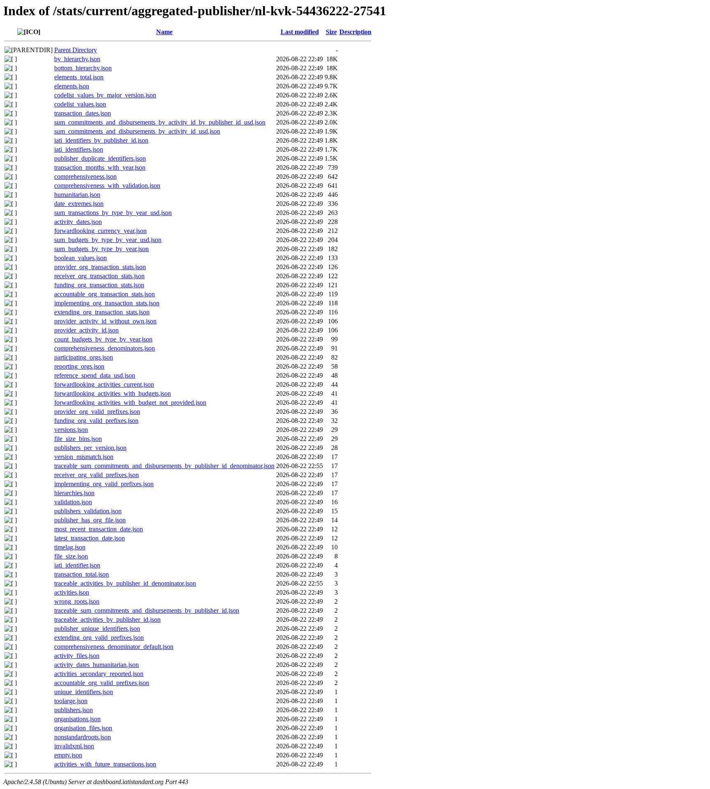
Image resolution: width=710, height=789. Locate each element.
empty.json (68, 755)
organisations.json (77, 718)
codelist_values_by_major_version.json (105, 95)
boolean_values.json (80, 257)
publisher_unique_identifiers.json (97, 628)
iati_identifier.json (77, 565)
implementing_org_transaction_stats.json (106, 303)
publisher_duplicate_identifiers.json (100, 158)
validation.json (73, 501)
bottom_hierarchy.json (83, 68)
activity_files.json (76, 655)
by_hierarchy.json (77, 58)
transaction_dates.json (82, 113)
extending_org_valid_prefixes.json (99, 637)
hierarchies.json (74, 492)
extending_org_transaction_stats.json (102, 312)
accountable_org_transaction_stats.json (104, 294)
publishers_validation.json (88, 511)
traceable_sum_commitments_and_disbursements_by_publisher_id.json (146, 610)
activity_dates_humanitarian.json (96, 664)
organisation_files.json (83, 727)
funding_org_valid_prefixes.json (96, 420)
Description (355, 31)
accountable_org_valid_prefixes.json (101, 682)
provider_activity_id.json (86, 330)
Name (164, 31)
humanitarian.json (77, 194)
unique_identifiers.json (83, 691)
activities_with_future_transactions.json (105, 764)
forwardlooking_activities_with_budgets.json (112, 393)
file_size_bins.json (78, 438)
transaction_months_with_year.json (99, 167)
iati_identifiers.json (78, 149)
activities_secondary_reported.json (98, 673)
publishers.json (73, 709)
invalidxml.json (74, 746)
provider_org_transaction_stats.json (100, 266)
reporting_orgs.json (79, 366)
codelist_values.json (80, 104)
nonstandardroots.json (82, 737)
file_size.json (71, 556)
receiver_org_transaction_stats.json (99, 275)
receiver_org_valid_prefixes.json (96, 474)
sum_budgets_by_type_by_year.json (101, 248)
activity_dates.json (78, 221)
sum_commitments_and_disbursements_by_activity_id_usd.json (137, 131)
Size (331, 31)
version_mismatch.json (83, 456)
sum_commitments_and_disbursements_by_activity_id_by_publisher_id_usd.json (159, 122)
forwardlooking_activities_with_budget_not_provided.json (130, 402)
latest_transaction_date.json (89, 538)
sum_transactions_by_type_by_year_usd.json (113, 212)
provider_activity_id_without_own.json (105, 321)
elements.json (71, 86)
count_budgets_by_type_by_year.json (103, 339)
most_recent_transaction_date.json (98, 529)
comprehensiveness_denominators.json (104, 348)
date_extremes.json (79, 203)
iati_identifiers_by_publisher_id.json (101, 140)
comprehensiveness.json (85, 176)
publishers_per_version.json (90, 447)
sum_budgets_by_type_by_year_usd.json (107, 239)
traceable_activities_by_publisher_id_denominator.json (125, 583)
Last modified (300, 31)
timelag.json (69, 547)
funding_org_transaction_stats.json (99, 284)
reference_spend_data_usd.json (94, 375)
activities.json (71, 592)
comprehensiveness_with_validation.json (107, 185)
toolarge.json (71, 700)
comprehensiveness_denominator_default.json (113, 646)
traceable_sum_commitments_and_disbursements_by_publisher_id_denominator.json (164, 465)
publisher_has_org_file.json (90, 520)
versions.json (71, 429)
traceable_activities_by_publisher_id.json (107, 619)
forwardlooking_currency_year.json (100, 230)
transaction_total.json (81, 574)
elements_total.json (79, 77)
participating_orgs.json (83, 357)
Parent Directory (75, 49)
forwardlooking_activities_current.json (104, 384)
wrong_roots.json (76, 601)
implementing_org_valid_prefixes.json (104, 483)
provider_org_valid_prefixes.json (97, 411)
